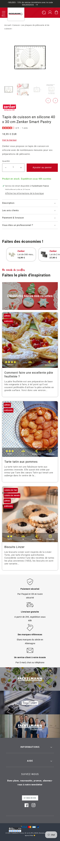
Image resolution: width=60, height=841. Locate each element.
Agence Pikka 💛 (30, 835)
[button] (3, 12)
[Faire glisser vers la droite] (55, 100)
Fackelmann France (17, 833)
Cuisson (16, 25)
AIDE (30, 761)
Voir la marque (9, 140)
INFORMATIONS (30, 747)
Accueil (7, 25)
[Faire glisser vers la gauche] (48, 100)
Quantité (6, 161)
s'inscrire (30, 798)
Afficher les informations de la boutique (24, 193)
